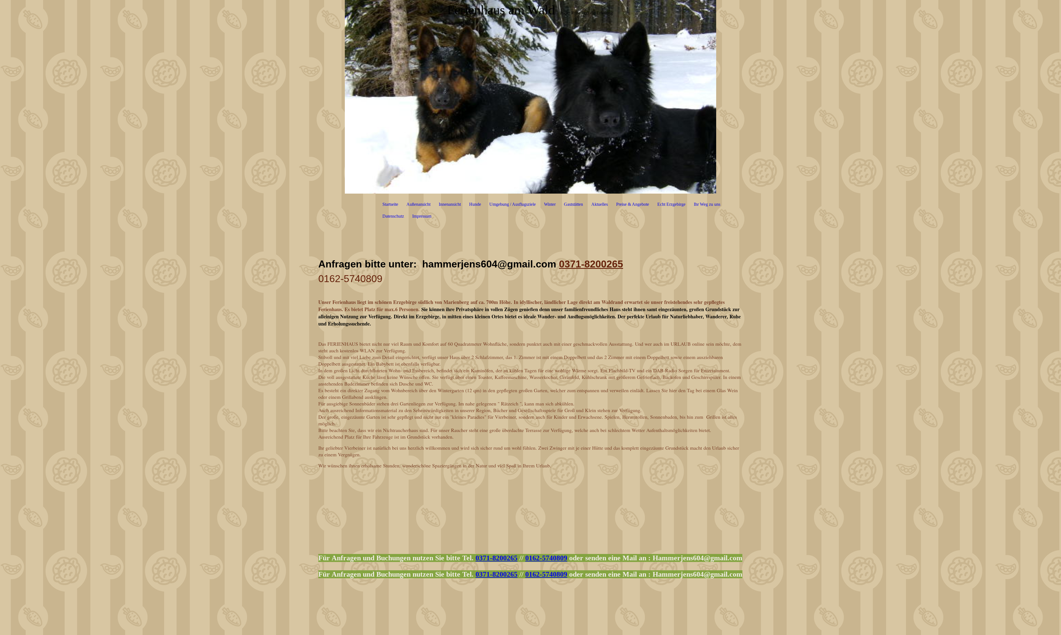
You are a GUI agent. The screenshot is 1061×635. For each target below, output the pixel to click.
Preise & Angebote (632, 204)
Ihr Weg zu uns (707, 204)
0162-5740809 (546, 558)
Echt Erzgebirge (671, 204)
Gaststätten (573, 204)
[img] (530, 97)
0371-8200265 (591, 264)
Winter (550, 204)
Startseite (390, 204)
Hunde (475, 204)
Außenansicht (418, 204)
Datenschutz (393, 216)
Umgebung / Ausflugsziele (512, 204)
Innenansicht (450, 204)
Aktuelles (599, 204)
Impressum (421, 216)
